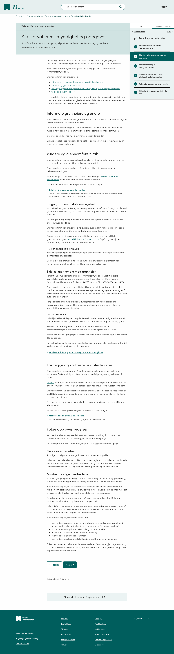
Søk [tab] (141, 26)
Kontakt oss (66, 624)
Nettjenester (100, 629)
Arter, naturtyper (36, 16)
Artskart (50, 382)
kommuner (78, 82)
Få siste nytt (66, 634)
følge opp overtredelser (62, 91)
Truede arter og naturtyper (56, 16)
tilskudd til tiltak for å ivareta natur (82, 239)
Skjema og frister (102, 634)
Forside (19, 16)
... (25, 16)
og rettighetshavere (93, 82)
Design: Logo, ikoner (103, 639)
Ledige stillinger (68, 639)
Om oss (64, 619)
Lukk (169, 31)
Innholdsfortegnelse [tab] (163, 26)
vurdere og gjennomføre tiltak (65, 85)
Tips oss (64, 629)
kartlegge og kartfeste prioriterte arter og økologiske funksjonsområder (85, 88)
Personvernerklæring (25, 633)
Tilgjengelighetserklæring (27, 638)
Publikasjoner (101, 624)
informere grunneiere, (62, 82)
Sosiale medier (22, 644)
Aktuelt (64, 645)
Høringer (98, 619)
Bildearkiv (99, 645)
